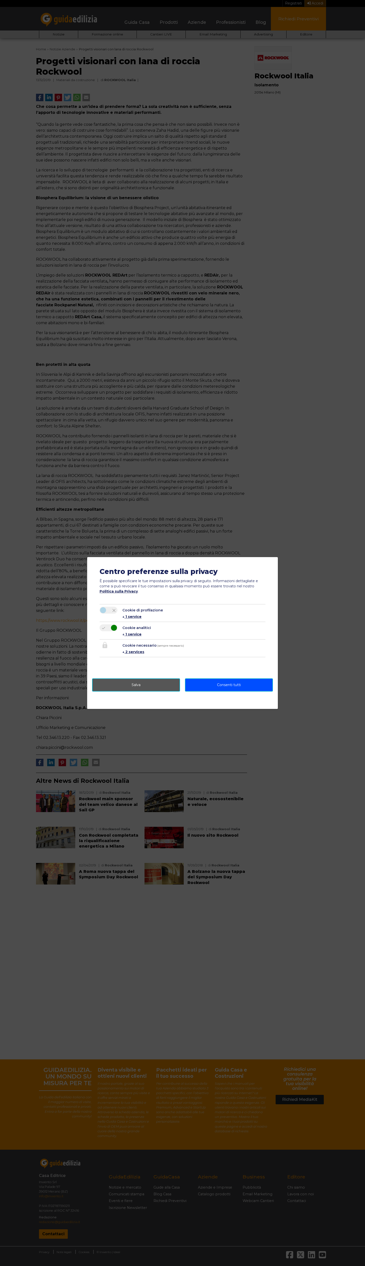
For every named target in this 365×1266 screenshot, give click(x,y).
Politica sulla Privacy (119, 591)
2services (133, 652)
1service (132, 616)
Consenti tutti (229, 685)
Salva (136, 685)
